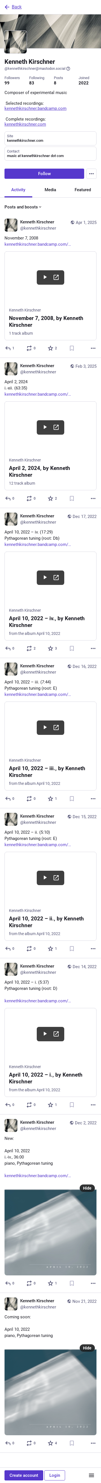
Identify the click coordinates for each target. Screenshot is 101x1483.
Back (17, 7)
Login (54, 1475)
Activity (18, 189)
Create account (24, 1475)
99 (7, 83)
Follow (44, 173)
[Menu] (91, 174)
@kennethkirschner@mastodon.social (34, 68)
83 (31, 83)
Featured (83, 189)
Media (50, 189)
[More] (93, 348)
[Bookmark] (71, 348)
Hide (87, 1188)
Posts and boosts (21, 207)
